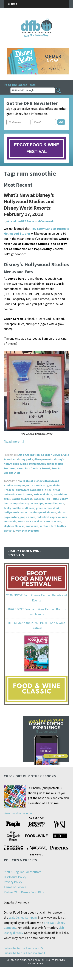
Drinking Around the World (46, 463)
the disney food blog (36, 21)
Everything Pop (54, 503)
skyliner (9, 526)
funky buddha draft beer (19, 508)
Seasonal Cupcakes (30, 521)
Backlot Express (22, 499)
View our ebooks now (18, 813)
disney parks (25, 459)
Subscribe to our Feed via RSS (23, 948)
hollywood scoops (15, 512)
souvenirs (32, 526)
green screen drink (48, 508)
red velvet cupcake (48, 517)
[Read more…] (14, 441)
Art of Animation (29, 454)
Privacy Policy (13, 882)
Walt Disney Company (23, 917)
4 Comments (46, 221)
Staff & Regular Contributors (22, 872)
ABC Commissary (37, 485)
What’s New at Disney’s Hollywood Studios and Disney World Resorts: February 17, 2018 (29, 204)
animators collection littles (34, 490)
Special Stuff (12, 472)
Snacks (56, 468)
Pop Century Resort (37, 468)
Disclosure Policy (15, 877)
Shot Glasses (52, 521)
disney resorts (43, 459)
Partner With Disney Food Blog (24, 892)
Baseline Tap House (46, 499)
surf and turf (48, 526)
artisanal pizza (42, 494)
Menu (14, 4)
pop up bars (27, 517)
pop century (11, 517)
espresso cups (34, 503)
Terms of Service (15, 887)
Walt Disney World (27, 530)
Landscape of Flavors (42, 512)
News (20, 468)
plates (61, 512)
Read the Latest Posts (19, 85)
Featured (9, 468)
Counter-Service (51, 454)
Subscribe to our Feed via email (24, 953)
